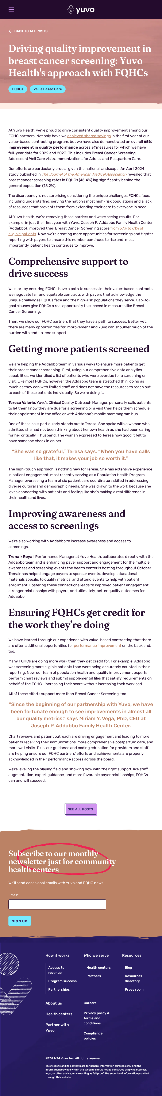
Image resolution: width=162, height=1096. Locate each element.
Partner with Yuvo (57, 1027)
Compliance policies (93, 1035)
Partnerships (59, 989)
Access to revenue (56, 970)
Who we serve (96, 955)
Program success (62, 981)
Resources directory (133, 978)
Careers (90, 1003)
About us (54, 1003)
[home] (81, 9)
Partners (93, 976)
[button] (11, 9)
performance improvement (97, 645)
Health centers (59, 1014)
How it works (58, 955)
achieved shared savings (89, 136)
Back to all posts (30, 31)
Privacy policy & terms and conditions (96, 1018)
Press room (134, 989)
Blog (128, 968)
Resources (132, 955)
